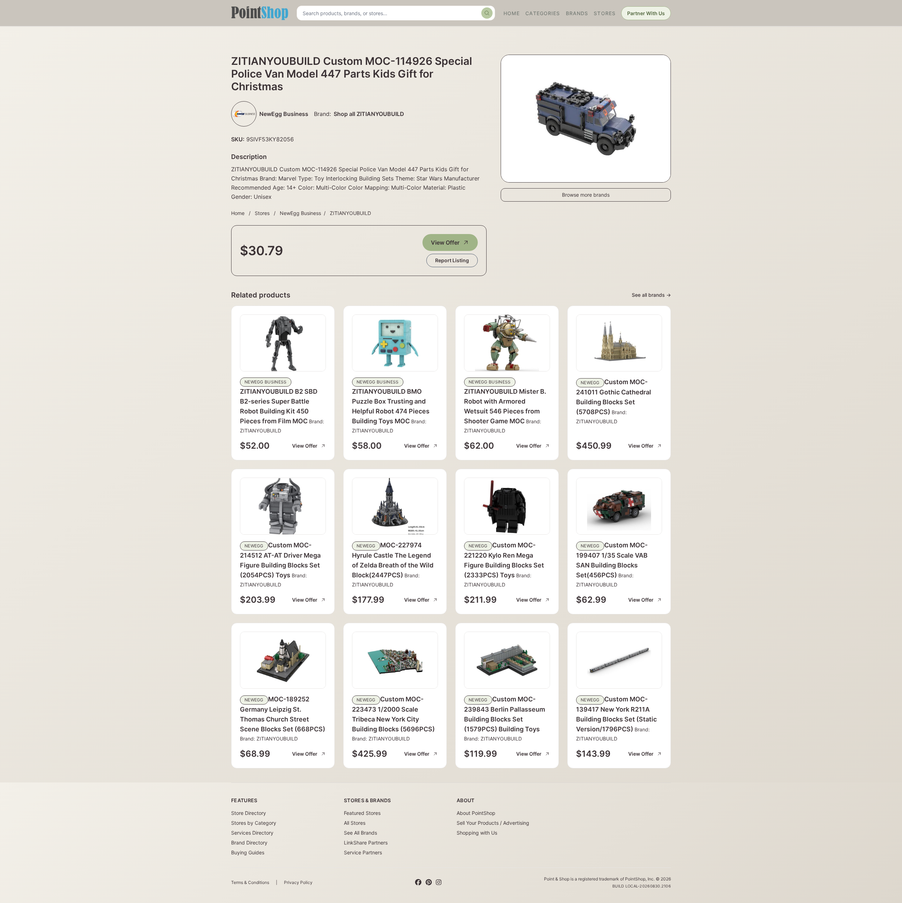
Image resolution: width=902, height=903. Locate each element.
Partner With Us (646, 13)
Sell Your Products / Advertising (493, 823)
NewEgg (590, 382)
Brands (577, 13)
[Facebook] (418, 882)
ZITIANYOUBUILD (350, 213)
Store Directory (248, 813)
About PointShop (476, 813)
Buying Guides (247, 852)
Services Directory (252, 833)
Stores (605, 13)
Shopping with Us (477, 833)
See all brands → (651, 295)
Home (511, 13)
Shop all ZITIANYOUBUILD (369, 113)
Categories (542, 13)
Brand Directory (249, 843)
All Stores (354, 823)
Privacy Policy (298, 882)
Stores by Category (253, 823)
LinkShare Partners (366, 843)
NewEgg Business (300, 213)
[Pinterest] (429, 882)
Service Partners (363, 852)
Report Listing (452, 260)
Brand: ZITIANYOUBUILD (269, 739)
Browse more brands (586, 195)
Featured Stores (362, 813)
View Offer (445, 242)
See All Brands (360, 833)
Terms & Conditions (250, 882)
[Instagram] (438, 882)
